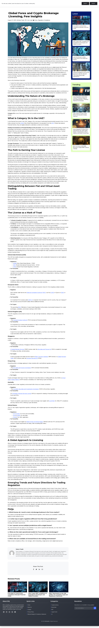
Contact (29, 609)
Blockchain (54, 607)
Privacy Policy (31, 611)
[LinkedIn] (12, 612)
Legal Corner (54, 611)
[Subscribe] (95, 608)
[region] (49, 3)
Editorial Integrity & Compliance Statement (37, 614)
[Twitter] (4, 612)
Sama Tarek (21, 20)
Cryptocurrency (55, 604)
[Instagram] (9, 612)
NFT (52, 609)
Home (29, 604)
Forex (35, 20)
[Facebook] (7, 612)
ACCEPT (93, 3)
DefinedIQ (47, 621)
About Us (30, 607)
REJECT (85, 3)
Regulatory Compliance (44, 20)
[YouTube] (15, 612)
